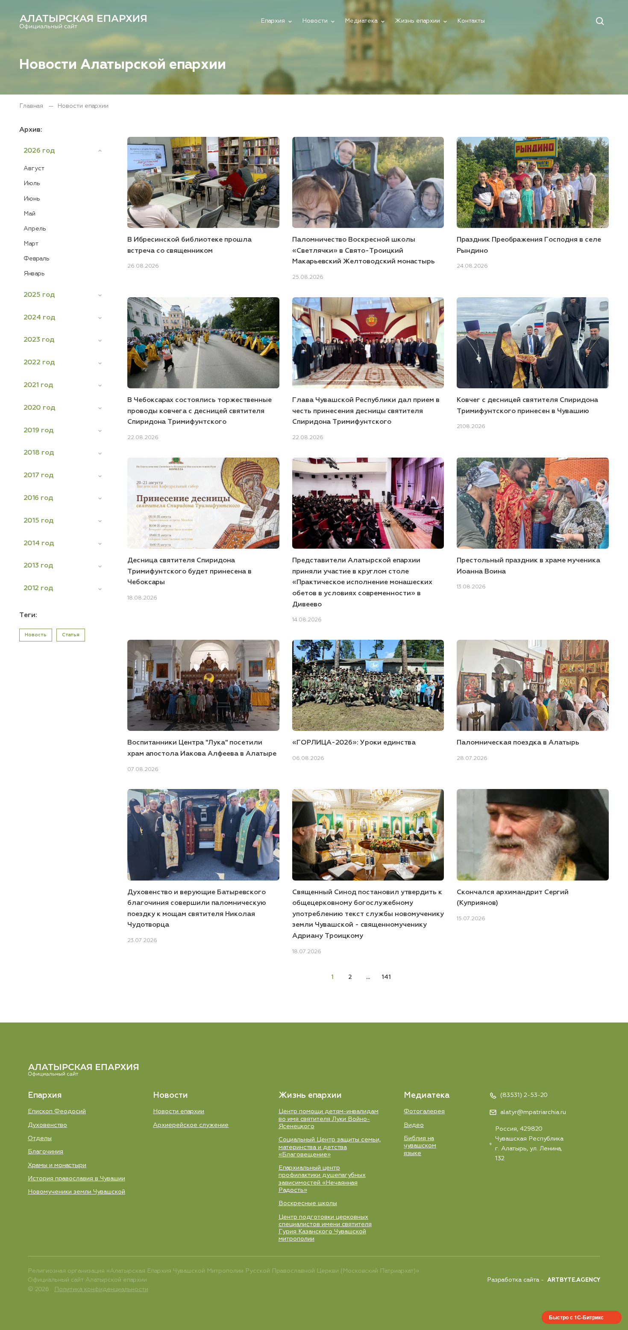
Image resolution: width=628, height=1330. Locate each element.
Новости (315, 21)
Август (33, 168)
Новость (36, 634)
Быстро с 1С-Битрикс (576, 1317)
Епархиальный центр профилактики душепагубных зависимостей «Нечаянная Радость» (322, 1179)
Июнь (31, 199)
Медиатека (361, 21)
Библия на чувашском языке (420, 1145)
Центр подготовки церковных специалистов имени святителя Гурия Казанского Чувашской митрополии (325, 1228)
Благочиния (45, 1152)
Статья (70, 634)
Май (29, 214)
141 (386, 977)
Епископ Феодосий (57, 1111)
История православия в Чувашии (76, 1179)
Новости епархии (178, 1111)
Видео (414, 1125)
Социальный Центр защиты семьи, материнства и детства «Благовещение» (330, 1147)
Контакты (471, 21)
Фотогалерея (424, 1111)
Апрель (34, 229)
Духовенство (47, 1125)
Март (30, 244)
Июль (31, 183)
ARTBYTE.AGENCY (573, 1280)
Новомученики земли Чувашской (76, 1192)
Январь (34, 274)
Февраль (36, 259)
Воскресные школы (308, 1203)
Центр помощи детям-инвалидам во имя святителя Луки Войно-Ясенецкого (329, 1118)
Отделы (40, 1138)
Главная (32, 106)
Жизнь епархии (417, 21)
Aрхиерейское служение (191, 1125)
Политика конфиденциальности (101, 1289)
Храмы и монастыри (57, 1165)
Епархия (273, 21)
